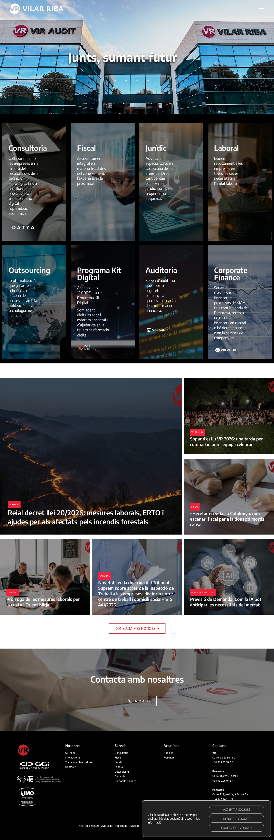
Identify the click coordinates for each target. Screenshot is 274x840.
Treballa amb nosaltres (78, 762)
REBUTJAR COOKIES (236, 819)
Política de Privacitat (127, 825)
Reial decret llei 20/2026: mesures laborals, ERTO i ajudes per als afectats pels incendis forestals (86, 517)
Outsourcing (122, 771)
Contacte (70, 767)
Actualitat (171, 746)
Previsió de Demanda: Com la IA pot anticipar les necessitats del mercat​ (225, 601)
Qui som (70, 752)
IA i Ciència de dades (203, 592)
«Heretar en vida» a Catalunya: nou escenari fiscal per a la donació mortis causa (227, 519)
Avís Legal (107, 825)
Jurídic (119, 762)
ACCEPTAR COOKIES (236, 809)
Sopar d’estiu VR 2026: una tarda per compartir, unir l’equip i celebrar (226, 441)
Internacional (72, 757)
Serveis (120, 746)
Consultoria (121, 752)
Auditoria (120, 776)
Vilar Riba (197, 432)
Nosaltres (72, 746)
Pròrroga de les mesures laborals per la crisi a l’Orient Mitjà (43, 601)
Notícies (168, 752)
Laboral (14, 504)
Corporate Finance (125, 781)
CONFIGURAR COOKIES (236, 828)
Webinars (169, 757)
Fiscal (195, 507)
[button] (131, 110)
